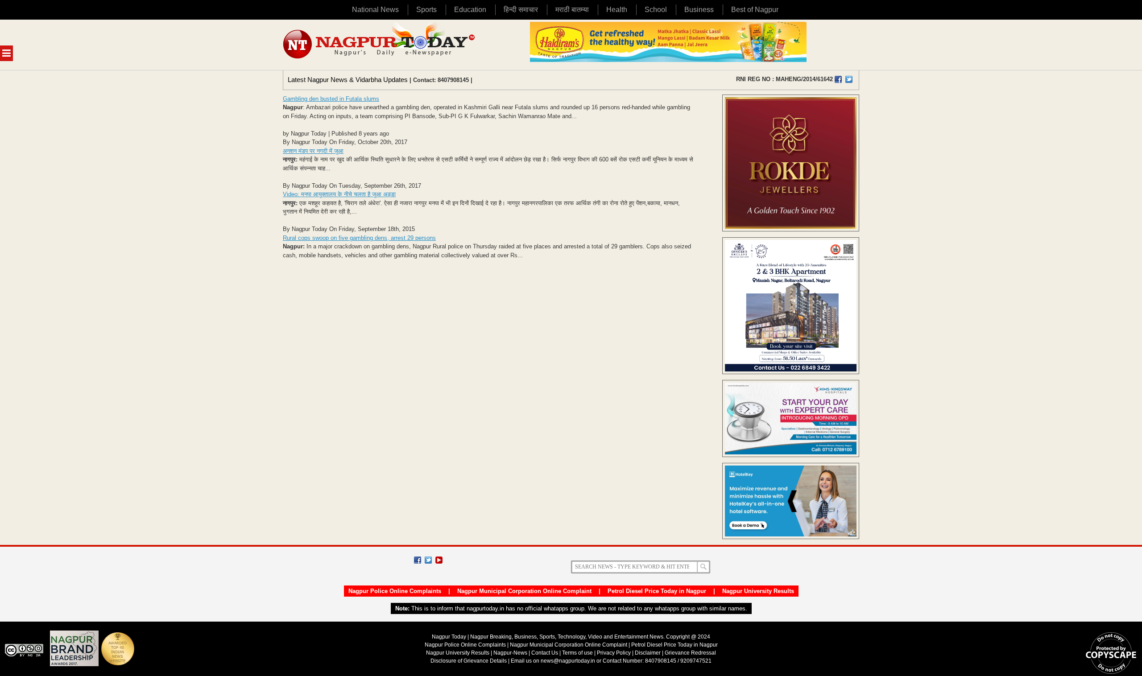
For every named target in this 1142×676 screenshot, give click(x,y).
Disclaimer (648, 653)
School (656, 9)
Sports (426, 9)
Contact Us (544, 653)
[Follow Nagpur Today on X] (428, 560)
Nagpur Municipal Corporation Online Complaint (524, 591)
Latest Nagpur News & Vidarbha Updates (348, 79)
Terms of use (577, 653)
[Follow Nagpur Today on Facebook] (417, 560)
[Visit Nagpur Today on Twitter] (848, 79)
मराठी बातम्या (572, 9)
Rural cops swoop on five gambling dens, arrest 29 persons (359, 238)
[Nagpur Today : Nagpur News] (380, 45)
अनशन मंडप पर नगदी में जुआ (313, 151)
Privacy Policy (614, 653)
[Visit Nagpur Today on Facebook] (838, 79)
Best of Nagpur (754, 9)
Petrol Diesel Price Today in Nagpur (657, 591)
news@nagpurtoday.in (568, 661)
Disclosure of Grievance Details (468, 661)
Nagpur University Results (758, 591)
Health (616, 9)
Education (470, 9)
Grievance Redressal (690, 653)
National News (375, 9)
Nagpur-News (510, 653)
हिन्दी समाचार (521, 9)
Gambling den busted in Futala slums (331, 98)
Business (699, 9)
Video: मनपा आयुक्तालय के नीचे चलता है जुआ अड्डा (339, 194)
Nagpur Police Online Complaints (394, 591)
